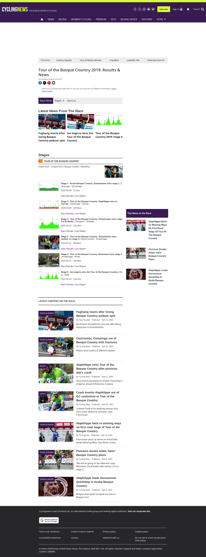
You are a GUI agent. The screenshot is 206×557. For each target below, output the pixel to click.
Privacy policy (109, 531)
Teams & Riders (47, 313)
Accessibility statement (50, 537)
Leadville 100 (133, 60)
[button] (199, 9)
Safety (43, 366)
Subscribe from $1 (156, 60)
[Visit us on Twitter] (139, 9)
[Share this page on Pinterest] (49, 83)
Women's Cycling (81, 19)
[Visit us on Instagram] (144, 9)
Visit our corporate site (139, 511)
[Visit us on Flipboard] (153, 9)
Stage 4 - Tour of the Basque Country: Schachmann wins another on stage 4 (88, 237)
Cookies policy (141, 531)
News (51, 19)
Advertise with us (111, 537)
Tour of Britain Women (91, 60)
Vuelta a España (64, 60)
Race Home (46, 101)
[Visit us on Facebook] (135, 9)
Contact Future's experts (82, 531)
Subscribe (164, 9)
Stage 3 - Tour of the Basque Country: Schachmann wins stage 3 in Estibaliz (91, 220)
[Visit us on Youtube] (148, 9)
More (160, 19)
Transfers (114, 60)
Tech (113, 19)
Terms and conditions (49, 531)
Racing (63, 19)
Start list (71, 101)
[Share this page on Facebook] (40, 83)
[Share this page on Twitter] (44, 83)
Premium (101, 19)
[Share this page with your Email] (53, 83)
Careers (74, 537)
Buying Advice (129, 19)
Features (147, 19)
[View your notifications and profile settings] (188, 9)
